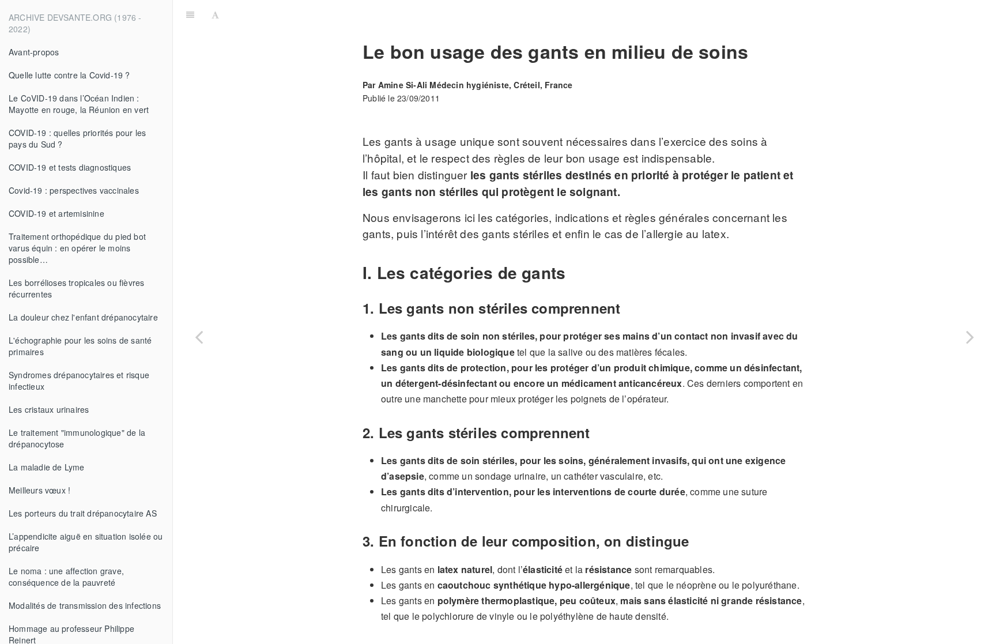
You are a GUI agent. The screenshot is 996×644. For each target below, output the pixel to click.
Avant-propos (34, 52)
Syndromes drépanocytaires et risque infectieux (79, 380)
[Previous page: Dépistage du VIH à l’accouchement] (199, 336)
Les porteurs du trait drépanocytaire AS (83, 513)
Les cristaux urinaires (49, 409)
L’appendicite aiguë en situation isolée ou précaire (86, 541)
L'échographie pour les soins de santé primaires (80, 345)
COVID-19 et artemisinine (56, 213)
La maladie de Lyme (47, 467)
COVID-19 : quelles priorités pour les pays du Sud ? (77, 138)
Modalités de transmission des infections (85, 605)
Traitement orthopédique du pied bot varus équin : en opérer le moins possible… (77, 248)
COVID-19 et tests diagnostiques (70, 167)
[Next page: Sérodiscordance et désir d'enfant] (970, 336)
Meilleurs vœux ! (39, 490)
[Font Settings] (215, 14)
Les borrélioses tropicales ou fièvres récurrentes (76, 288)
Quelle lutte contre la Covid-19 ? (69, 75)
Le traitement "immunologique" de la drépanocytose (77, 438)
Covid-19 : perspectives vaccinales (74, 190)
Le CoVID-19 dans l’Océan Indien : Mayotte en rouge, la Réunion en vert (79, 103)
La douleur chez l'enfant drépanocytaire (83, 317)
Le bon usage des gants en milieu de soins (609, 14)
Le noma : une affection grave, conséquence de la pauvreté (66, 576)
